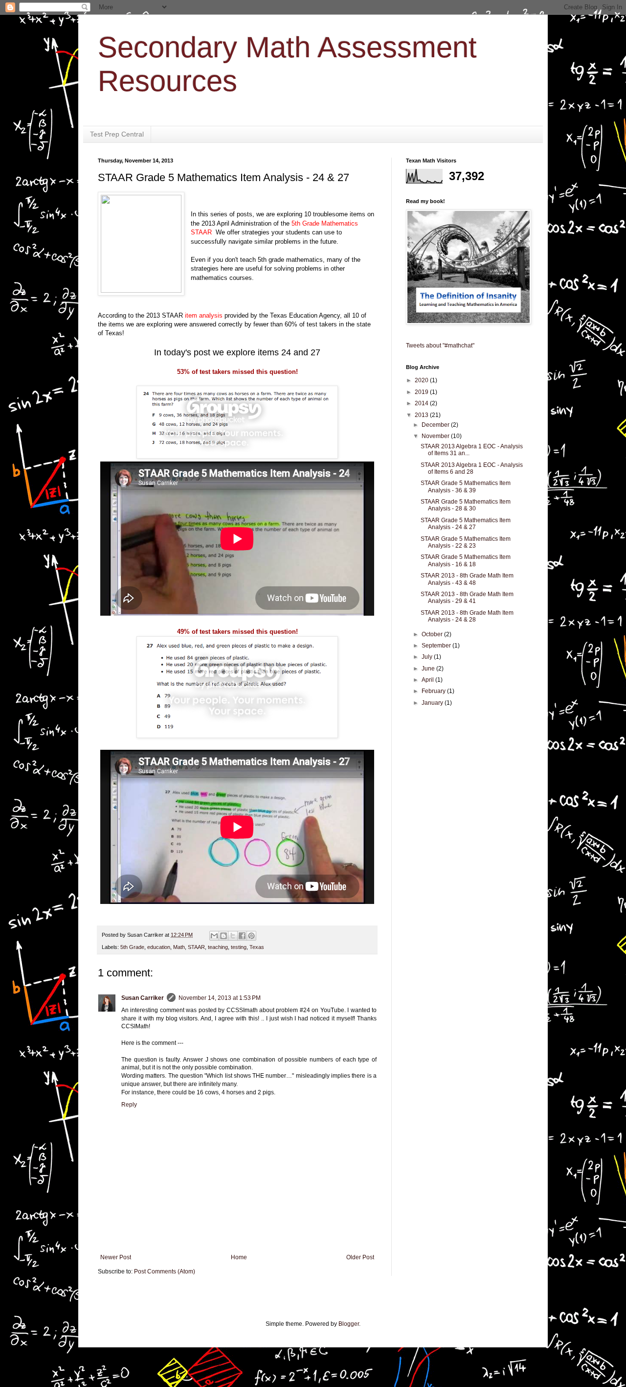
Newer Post (115, 1257)
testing (238, 947)
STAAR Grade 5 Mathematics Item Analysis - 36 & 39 (466, 486)
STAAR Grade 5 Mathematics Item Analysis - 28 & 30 (466, 505)
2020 (422, 380)
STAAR (196, 947)
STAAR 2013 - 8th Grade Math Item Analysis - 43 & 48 (467, 579)
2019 (422, 392)
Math (179, 947)
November (436, 436)
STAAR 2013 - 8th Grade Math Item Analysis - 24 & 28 (467, 616)
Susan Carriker (142, 997)
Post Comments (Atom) (164, 1271)
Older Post (360, 1257)
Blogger (348, 1323)
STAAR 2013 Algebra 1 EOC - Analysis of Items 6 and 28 (472, 468)
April (428, 679)
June (429, 668)
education (158, 947)
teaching (218, 947)
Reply (129, 1104)
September (437, 645)
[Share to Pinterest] (251, 936)
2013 (422, 415)
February (434, 691)
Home (239, 1257)
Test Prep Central (117, 134)
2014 (422, 403)
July (428, 656)
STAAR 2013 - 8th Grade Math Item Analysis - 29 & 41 (467, 597)
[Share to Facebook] (242, 936)
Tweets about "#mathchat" (440, 345)
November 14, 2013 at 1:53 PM (220, 997)
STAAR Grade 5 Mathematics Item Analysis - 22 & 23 (466, 542)
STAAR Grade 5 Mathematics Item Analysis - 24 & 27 (466, 524)
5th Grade (132, 947)
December (436, 424)
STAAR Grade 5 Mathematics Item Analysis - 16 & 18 (466, 560)
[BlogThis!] (223, 936)
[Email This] (214, 936)
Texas (256, 947)
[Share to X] (233, 936)
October (433, 634)
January (433, 702)
